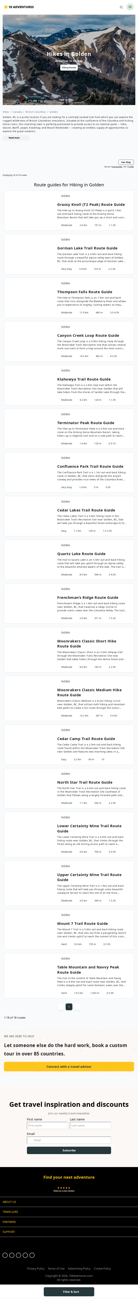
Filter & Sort (71, 1292)
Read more (14, 137)
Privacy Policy (35, 1268)
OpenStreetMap (117, 167)
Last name (77, 1119)
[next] (124, 67)
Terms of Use (56, 1268)
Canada (17, 111)
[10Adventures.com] (19, 7)
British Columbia (36, 111)
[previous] (13, 67)
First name (34, 1119)
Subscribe (69, 1150)
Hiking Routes (69, 67)
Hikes (6, 111)
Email (31, 1134)
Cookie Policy (102, 1268)
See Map (126, 162)
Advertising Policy (79, 1268)
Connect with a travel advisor (69, 1067)
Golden (53, 111)
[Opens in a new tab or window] (5, 1255)
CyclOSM (131, 167)
